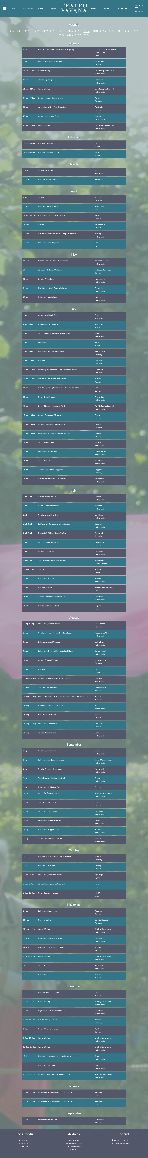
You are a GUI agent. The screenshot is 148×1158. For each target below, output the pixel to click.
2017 (86, 30)
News (93, 8)
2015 (70, 30)
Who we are (28, 8)
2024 (62, 35)
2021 (120, 30)
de (136, 11)
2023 (136, 30)
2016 (78, 30)
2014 (62, 30)
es (142, 11)
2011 (37, 30)
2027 (86, 35)
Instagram (25, 1140)
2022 (128, 30)
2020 (111, 30)
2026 (78, 35)
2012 (45, 30)
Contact (106, 8)
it (139, 11)
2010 (28, 30)
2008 (12, 30)
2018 (95, 30)
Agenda (54, 8)
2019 (103, 30)
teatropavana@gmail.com (123, 1143)
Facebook (25, 1143)
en (136, 5)
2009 (20, 30)
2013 (53, 30)
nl (139, 5)
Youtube (25, 1146)
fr (142, 5)
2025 (70, 35)
